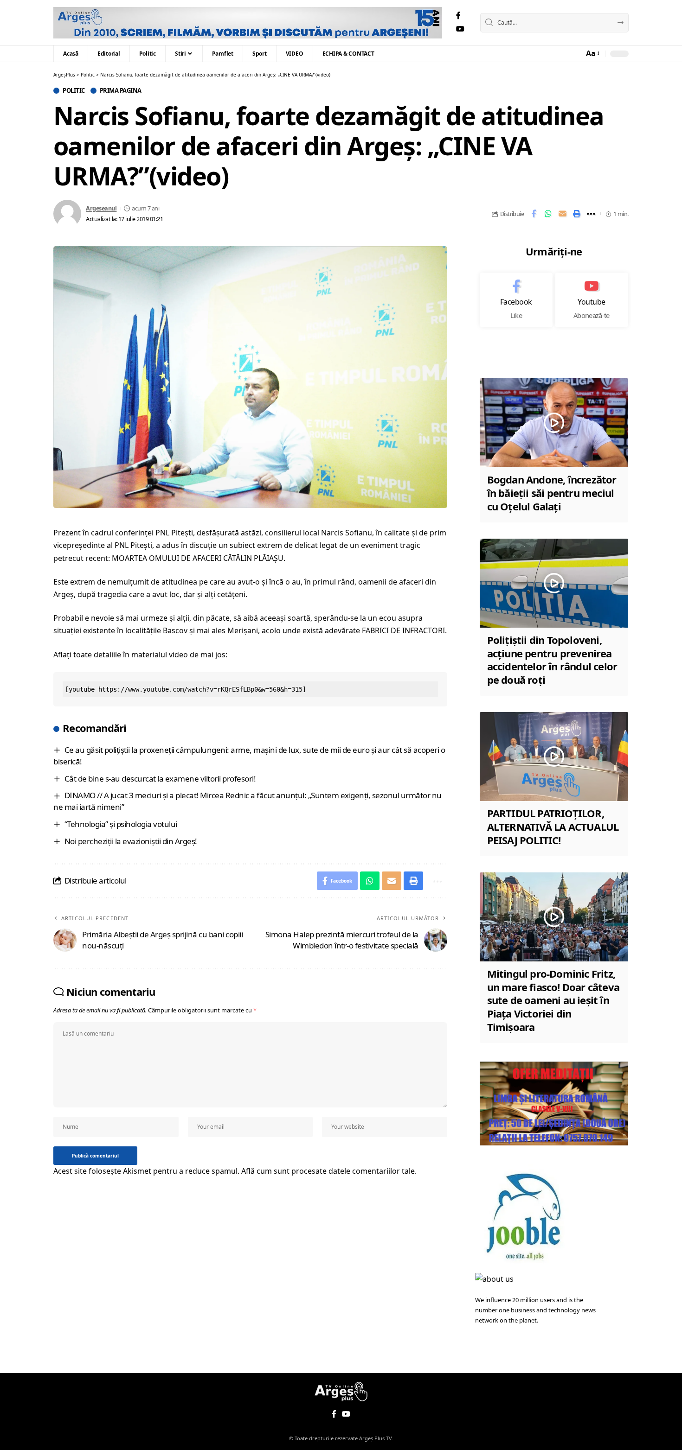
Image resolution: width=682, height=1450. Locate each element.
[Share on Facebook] (533, 213)
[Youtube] (591, 300)
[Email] (562, 213)
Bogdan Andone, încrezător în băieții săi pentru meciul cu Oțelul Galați (552, 492)
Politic (74, 91)
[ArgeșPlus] (247, 22)
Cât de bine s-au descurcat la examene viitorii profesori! (160, 778)
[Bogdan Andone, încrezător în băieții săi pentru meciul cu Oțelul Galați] (554, 422)
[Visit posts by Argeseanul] (67, 214)
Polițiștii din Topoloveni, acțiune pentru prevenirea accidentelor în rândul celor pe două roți (552, 660)
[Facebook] (458, 15)
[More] (591, 213)
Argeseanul (101, 208)
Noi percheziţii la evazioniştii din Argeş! (130, 841)
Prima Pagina (121, 91)
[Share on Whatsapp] (547, 213)
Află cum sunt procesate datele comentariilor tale (328, 1171)
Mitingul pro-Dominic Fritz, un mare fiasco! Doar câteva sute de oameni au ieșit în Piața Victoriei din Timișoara (553, 1000)
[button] (592, 53)
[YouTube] (460, 29)
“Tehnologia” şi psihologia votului (120, 824)
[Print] (576, 213)
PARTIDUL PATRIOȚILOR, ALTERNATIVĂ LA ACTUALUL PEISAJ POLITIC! (553, 826)
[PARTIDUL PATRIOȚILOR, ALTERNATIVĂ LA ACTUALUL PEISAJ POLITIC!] (554, 756)
